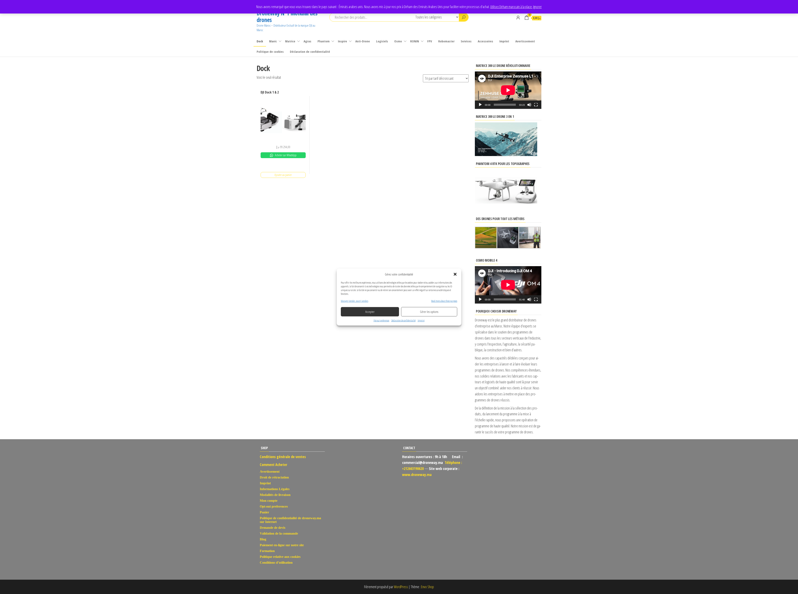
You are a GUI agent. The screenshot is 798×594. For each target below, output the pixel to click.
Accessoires (485, 41)
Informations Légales (274, 489)
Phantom (324, 41)
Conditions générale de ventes (283, 456)
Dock (260, 41)
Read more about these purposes (444, 301)
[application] (508, 90)
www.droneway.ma (417, 474)
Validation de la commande (279, 533)
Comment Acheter (273, 464)
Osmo (398, 41)
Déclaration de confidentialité (403, 320)
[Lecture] (480, 105)
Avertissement (525, 41)
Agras (307, 41)
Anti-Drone (362, 41)
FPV (429, 41)
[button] (455, 274)
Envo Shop (427, 586)
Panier (264, 512)
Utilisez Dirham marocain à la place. (511, 6)
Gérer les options (429, 312)
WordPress (401, 586)
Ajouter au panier (283, 175)
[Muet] (529, 105)
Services (466, 41)
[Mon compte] (518, 17)
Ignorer (537, 6)
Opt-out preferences (381, 320)
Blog (263, 539)
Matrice (290, 41)
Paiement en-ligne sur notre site (282, 545)
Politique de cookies (270, 51)
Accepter (369, 312)
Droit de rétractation (274, 477)
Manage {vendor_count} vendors (354, 301)
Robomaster (446, 41)
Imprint (421, 320)
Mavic (273, 41)
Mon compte (268, 500)
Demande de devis (272, 527)
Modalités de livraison (275, 495)
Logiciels (382, 41)
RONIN (414, 41)
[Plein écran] (536, 105)
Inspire (342, 41)
